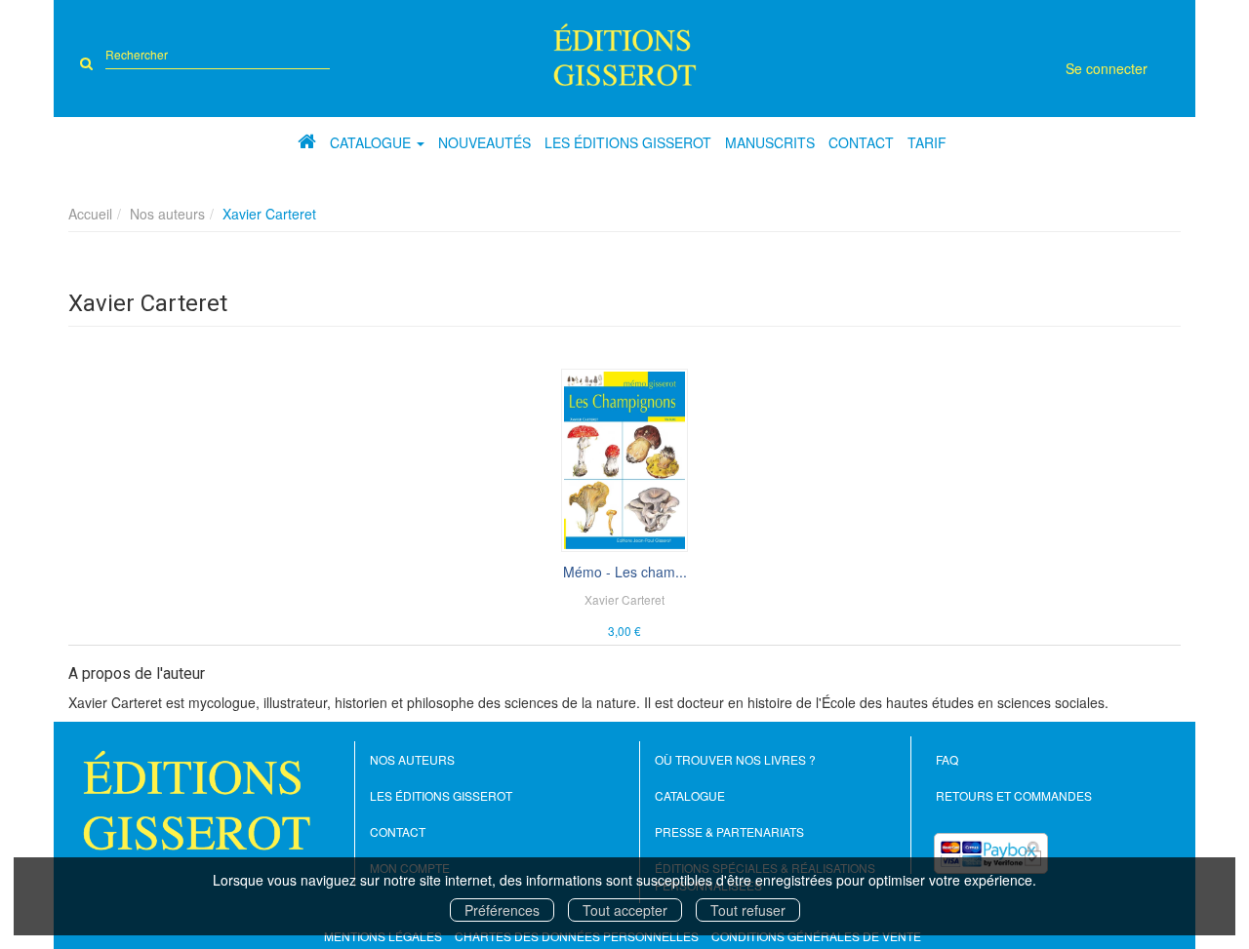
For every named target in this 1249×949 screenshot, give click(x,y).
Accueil (90, 213)
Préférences (502, 910)
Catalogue (690, 795)
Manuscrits (770, 142)
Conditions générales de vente (816, 936)
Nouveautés (484, 142)
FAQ (947, 759)
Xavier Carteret (624, 599)
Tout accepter (625, 910)
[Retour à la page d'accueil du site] (624, 55)
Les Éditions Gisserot (627, 142)
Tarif (927, 142)
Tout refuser (748, 910)
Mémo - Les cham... (625, 571)
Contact (861, 142)
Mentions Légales (383, 936)
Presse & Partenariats (729, 831)
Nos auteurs (167, 213)
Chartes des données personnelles (577, 936)
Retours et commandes (1014, 795)
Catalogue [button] (372, 142)
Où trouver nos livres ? (735, 759)
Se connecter (1107, 68)
